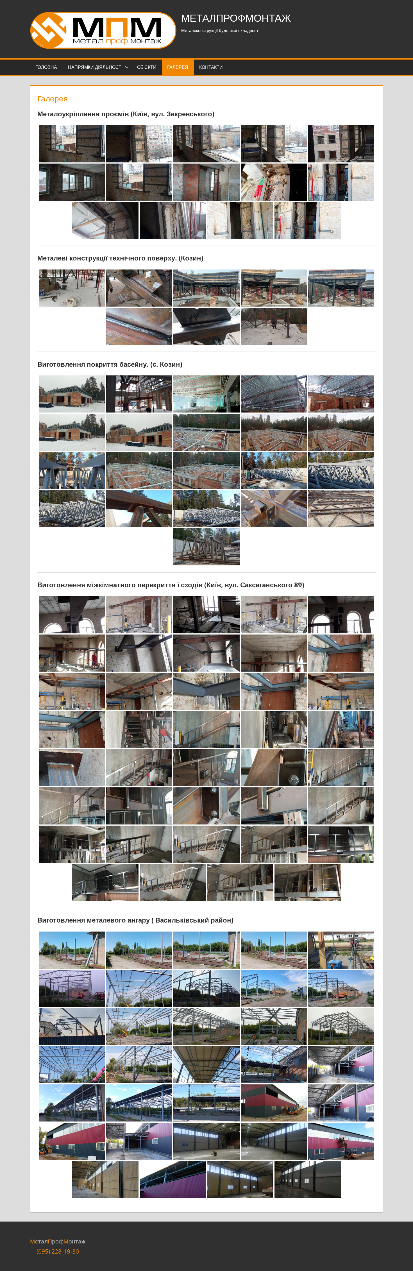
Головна (46, 67)
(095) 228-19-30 (58, 1251)
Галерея (177, 67)
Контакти (211, 67)
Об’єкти (146, 67)
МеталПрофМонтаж (236, 18)
